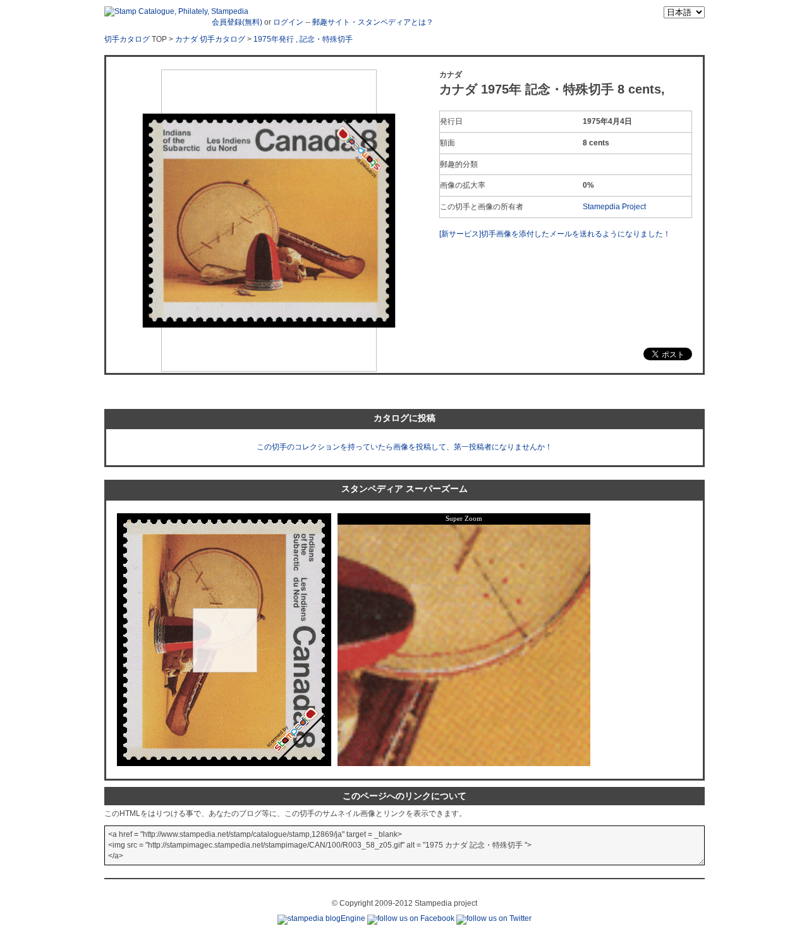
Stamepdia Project (614, 206)
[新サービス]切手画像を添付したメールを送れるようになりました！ (555, 233)
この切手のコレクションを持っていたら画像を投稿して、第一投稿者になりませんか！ (404, 446)
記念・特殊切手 (326, 39)
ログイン (288, 22)
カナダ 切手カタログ (210, 39)
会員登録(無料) (237, 22)
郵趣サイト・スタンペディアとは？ (373, 22)
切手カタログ (127, 39)
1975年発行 (273, 39)
